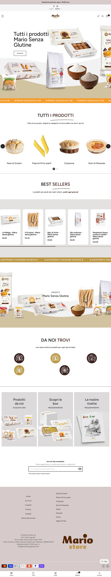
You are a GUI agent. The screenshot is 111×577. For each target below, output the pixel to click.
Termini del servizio (28, 518)
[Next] (108, 146)
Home (28, 496)
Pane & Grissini (61, 494)
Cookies (28, 514)
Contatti (28, 505)
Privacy (28, 509)
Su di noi (28, 501)
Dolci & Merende (62, 505)
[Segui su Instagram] (57, 6)
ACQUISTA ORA (19, 408)
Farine (58, 517)
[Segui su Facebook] (54, 6)
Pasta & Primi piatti (63, 497)
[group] (10, 227)
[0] (107, 16)
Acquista (20, 53)
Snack (58, 509)
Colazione (60, 501)
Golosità (59, 513)
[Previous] (3, 146)
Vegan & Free (61, 521)
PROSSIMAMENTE (55, 408)
